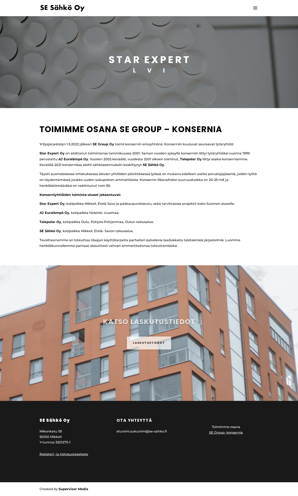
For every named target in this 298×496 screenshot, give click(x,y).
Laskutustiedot (149, 343)
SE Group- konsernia (226, 432)
